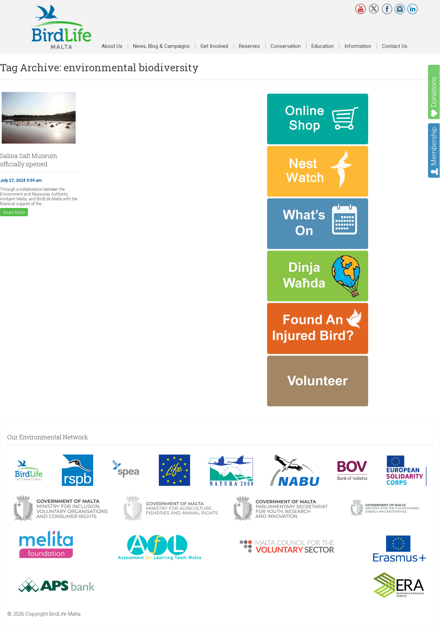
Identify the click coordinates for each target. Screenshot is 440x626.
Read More (14, 212)
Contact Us (394, 46)
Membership (434, 146)
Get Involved (214, 46)
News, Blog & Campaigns (161, 46)
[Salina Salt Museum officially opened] (38, 142)
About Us (111, 46)
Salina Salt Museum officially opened (28, 160)
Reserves (249, 46)
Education (322, 46)
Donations (434, 92)
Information (357, 46)
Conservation (286, 46)
